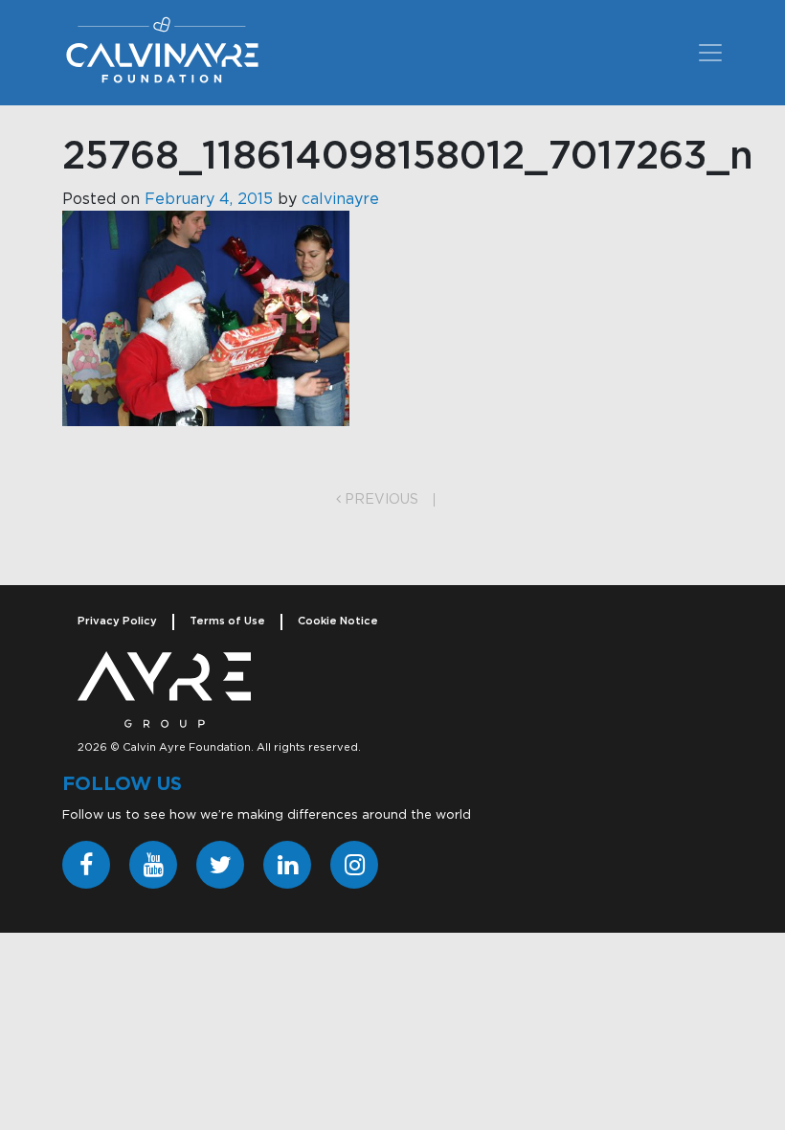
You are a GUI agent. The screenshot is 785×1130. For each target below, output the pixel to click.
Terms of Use (227, 621)
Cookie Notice (338, 621)
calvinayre (340, 199)
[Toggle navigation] (710, 52)
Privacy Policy (117, 621)
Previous (379, 500)
